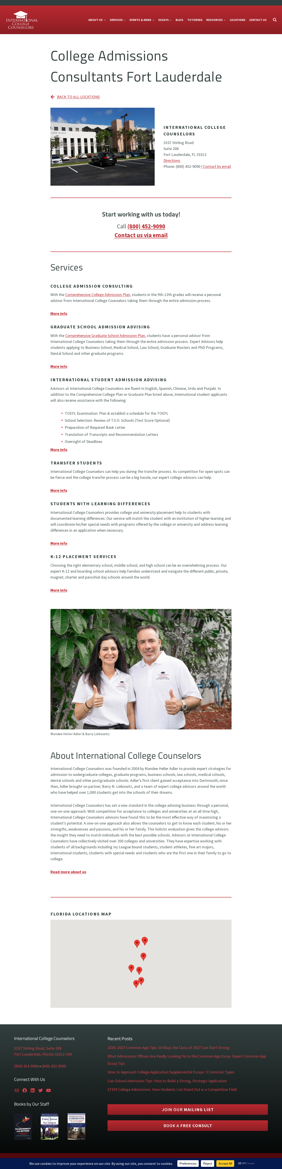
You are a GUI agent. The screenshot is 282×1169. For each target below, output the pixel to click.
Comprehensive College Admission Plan (97, 294)
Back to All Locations (78, 96)
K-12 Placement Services (83, 556)
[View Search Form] (275, 20)
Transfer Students (76, 463)
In (53, 380)
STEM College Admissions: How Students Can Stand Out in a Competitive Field (172, 1089)
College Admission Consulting (91, 286)
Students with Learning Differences (100, 504)
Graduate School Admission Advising (100, 327)
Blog (179, 20)
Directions (171, 160)
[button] (139, 971)
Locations (237, 20)
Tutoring (194, 20)
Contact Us (258, 20)
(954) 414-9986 (26, 1066)
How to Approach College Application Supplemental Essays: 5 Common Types (171, 1072)
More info (58, 366)
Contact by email (217, 166)
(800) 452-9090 (146, 226)
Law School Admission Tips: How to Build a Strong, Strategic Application (167, 1080)
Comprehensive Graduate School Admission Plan (105, 335)
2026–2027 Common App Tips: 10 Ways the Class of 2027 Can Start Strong (168, 1047)
